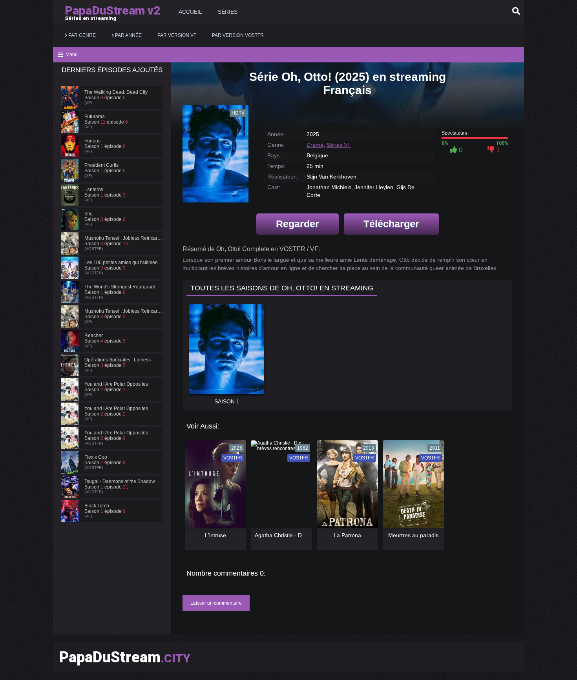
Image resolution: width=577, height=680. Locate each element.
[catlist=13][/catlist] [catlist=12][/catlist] (213, 487)
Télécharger (391, 223)
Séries (227, 12)
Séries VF (339, 145)
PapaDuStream (124, 657)
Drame (315, 145)
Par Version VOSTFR (238, 35)
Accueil (190, 12)
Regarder (297, 223)
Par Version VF (176, 35)
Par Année (128, 35)
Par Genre (81, 35)
